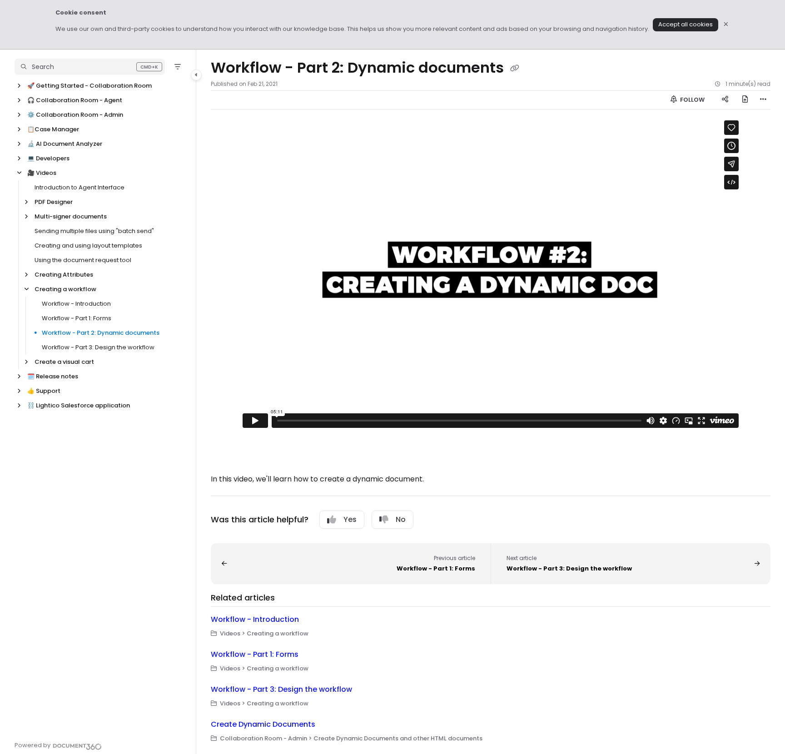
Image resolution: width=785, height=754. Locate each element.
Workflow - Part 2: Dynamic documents (100, 332)
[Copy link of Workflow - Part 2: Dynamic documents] (514, 68)
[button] (90, 67)
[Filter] (177, 66)
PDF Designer (54, 202)
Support (43, 391)
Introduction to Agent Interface (79, 187)
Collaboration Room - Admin (75, 114)
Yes (350, 519)
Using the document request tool (83, 260)
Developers (48, 158)
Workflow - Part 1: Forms (76, 318)
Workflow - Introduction (76, 303)
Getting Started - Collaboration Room (89, 85)
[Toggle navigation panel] (196, 74)
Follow (692, 99)
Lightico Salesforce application (78, 405)
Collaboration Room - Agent (74, 100)
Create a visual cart (64, 361)
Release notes (52, 376)
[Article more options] (763, 100)
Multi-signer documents (71, 216)
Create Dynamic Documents (263, 724)
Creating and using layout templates (88, 245)
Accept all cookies (685, 24)
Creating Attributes (64, 274)
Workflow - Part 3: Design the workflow (98, 347)
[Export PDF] (745, 100)
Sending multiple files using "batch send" (94, 231)
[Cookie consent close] (726, 24)
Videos (41, 173)
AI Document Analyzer (64, 143)
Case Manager (53, 129)
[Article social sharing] (725, 100)
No (401, 519)
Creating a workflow (65, 289)
